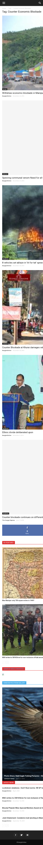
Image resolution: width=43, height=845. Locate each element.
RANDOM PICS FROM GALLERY (14, 683)
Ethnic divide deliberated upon (17, 432)
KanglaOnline (6, 96)
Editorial (5, 174)
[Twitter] (21, 835)
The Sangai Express (8, 520)
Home (4, 8)
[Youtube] (27, 835)
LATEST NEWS (9, 782)
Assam (5, 89)
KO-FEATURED (9, 543)
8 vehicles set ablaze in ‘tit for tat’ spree (22, 262)
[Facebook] (15, 835)
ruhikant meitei (9, 778)
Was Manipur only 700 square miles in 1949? (18, 600)
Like (27, 525)
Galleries (5, 343)
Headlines (5, 259)
